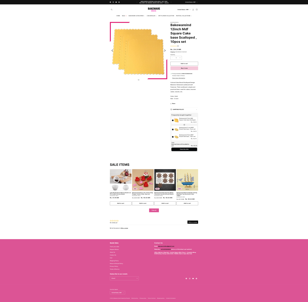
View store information (178, 78)
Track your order (114, 246)
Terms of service (152, 298)
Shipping (172, 51)
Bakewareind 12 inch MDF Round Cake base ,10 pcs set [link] (187, 128)
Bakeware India (116, 298)
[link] (176, 120)
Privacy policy (143, 298)
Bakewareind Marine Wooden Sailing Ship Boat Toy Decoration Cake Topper (187, 194)
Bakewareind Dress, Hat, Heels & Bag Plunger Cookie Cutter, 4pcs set (142, 193)
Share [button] (173, 103)
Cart (111, 258)
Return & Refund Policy (116, 263)
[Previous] (112, 50)
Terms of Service (115, 269)
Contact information (171, 298)
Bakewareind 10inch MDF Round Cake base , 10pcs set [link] (187, 135)
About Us (112, 252)
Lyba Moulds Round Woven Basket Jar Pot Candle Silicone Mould (120, 193)
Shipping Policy (114, 260)
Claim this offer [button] (184, 149)
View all (154, 210)
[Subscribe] (137, 278)
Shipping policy (161, 298)
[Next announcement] (171, 2)
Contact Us (113, 255)
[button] (111, 9)
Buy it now (184, 68)
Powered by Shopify (125, 298)
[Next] (165, 50)
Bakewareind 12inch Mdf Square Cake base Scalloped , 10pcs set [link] (187, 119)
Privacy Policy (114, 266)
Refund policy (134, 298)
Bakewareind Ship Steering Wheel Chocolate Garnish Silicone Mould (163, 193)
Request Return (114, 249)
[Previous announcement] (137, 2)
